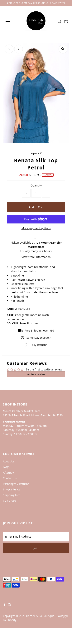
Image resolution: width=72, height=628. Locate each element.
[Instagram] (9, 605)
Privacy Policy (11, 489)
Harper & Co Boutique (40, 616)
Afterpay (8, 472)
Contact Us (10, 478)
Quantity (36, 185)
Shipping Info (11, 495)
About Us (9, 461)
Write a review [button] (36, 374)
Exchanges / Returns (16, 484)
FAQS (6, 467)
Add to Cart (36, 207)
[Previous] (9, 49)
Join (36, 548)
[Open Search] (59, 21)
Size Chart (9, 501)
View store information (36, 257)
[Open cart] (66, 21)
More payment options (36, 228)
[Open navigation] (10, 21)
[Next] (18, 49)
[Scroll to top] (64, 617)
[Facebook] (4, 605)
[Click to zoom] (63, 49)
